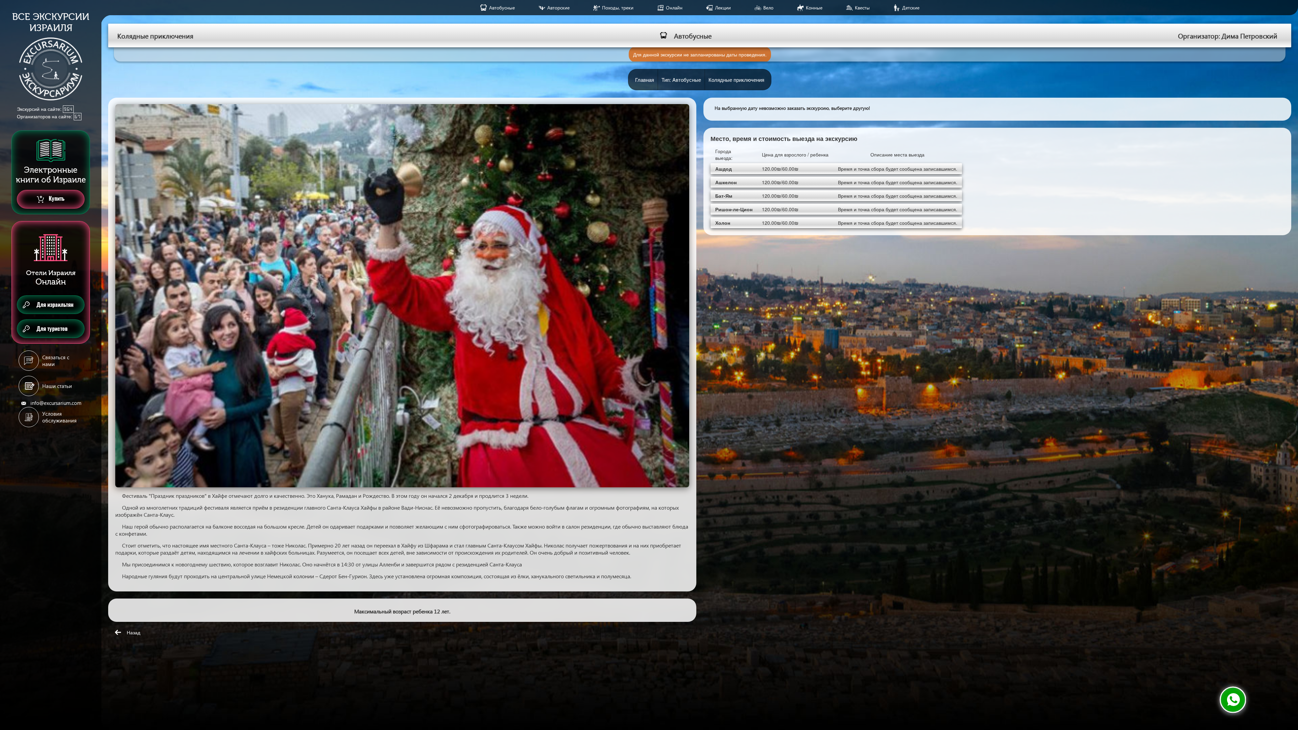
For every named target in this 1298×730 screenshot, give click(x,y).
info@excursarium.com (55, 402)
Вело (768, 7)
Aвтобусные (502, 7)
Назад (133, 632)
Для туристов (52, 328)
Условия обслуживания (59, 417)
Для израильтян (55, 304)
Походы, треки (617, 7)
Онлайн (674, 7)
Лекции (723, 7)
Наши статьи (57, 386)
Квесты (862, 7)
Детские (910, 7)
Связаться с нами (55, 360)
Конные (814, 7)
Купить (56, 198)
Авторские (558, 7)
